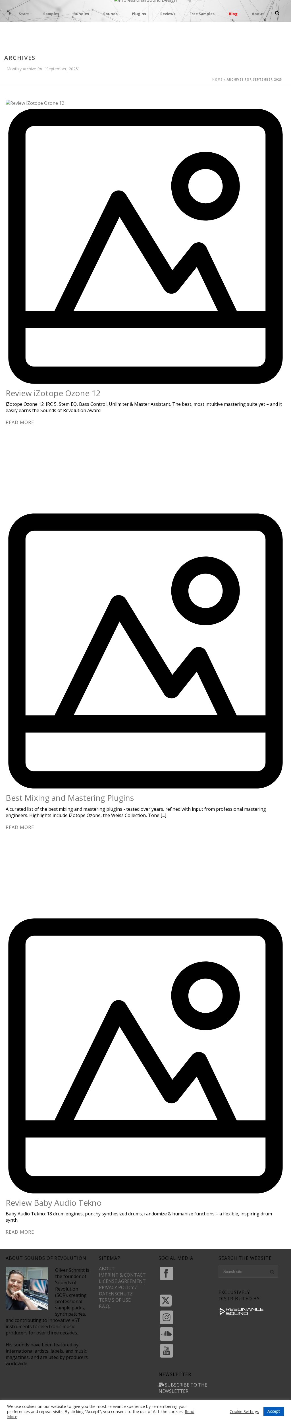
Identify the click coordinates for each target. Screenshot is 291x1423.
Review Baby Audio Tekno (54, 1202)
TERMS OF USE (115, 1300)
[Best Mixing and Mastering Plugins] (145, 628)
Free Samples (202, 13)
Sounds (110, 13)
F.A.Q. (104, 1306)
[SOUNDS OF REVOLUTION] (145, 3)
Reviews (167, 13)
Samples (51, 13)
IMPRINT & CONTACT (122, 1275)
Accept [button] (273, 1411)
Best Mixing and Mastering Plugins (70, 797)
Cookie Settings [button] (244, 1411)
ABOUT (107, 1269)
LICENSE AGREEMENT (122, 1281)
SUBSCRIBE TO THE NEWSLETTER (183, 1388)
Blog (233, 13)
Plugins (139, 13)
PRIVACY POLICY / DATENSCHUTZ (118, 1290)
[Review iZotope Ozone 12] (145, 243)
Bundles (81, 13)
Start (24, 13)
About (258, 13)
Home (217, 79)
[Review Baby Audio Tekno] (145, 1033)
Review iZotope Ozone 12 (53, 393)
